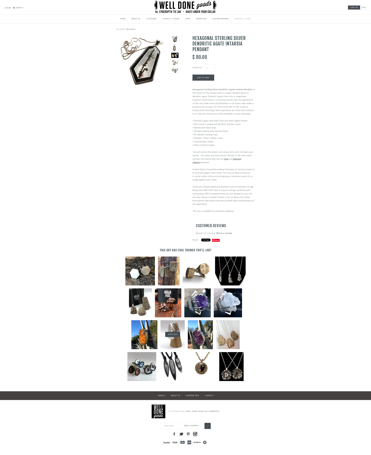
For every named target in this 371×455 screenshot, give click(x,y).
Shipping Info (192, 395)
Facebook (174, 434)
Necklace (131, 29)
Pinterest (188, 434)
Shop (187, 18)
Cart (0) (354, 7)
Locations (151, 18)
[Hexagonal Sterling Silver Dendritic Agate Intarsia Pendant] (175, 47)
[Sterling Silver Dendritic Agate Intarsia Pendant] (143, 37)
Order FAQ (201, 18)
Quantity (197, 67)
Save (217, 240)
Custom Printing (220, 18)
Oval (226, 159)
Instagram (195, 434)
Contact (209, 395)
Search (161, 395)
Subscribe (169, 425)
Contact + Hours (171, 18)
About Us (135, 18)
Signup (7, 8)
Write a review (224, 233)
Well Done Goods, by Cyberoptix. (203, 411)
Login (248, 18)
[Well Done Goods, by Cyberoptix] (185, 2)
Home (123, 18)
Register (239, 18)
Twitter (181, 434)
